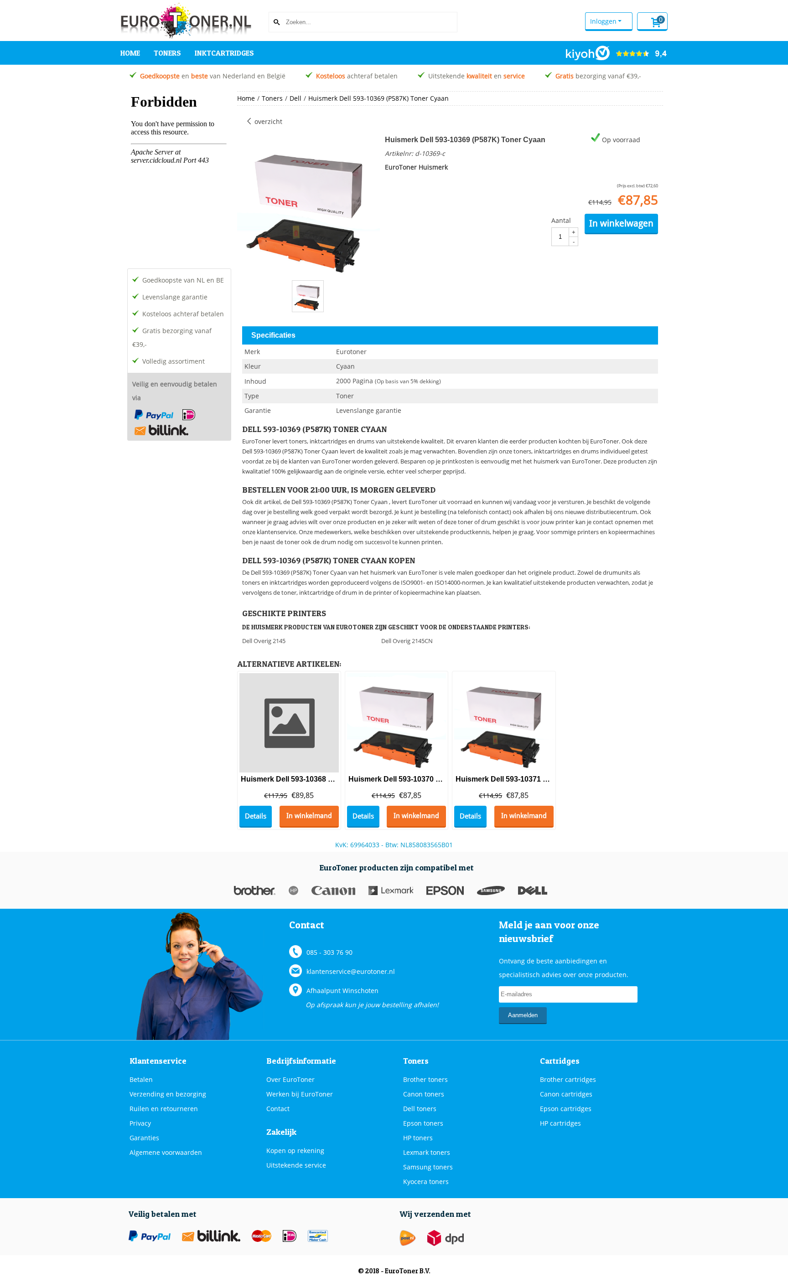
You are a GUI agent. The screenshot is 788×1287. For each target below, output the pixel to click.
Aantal (561, 220)
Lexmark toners (426, 1152)
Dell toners (419, 1108)
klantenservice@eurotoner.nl (350, 971)
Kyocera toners (426, 1181)
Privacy (140, 1123)
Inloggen (603, 21)
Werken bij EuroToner (299, 1094)
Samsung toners (428, 1167)
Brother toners (425, 1079)
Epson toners (423, 1123)
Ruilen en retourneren (164, 1108)
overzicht (267, 121)
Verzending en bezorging (168, 1094)
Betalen (141, 1079)
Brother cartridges (568, 1079)
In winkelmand (309, 816)
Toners (167, 52)
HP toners (418, 1137)
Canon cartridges (566, 1094)
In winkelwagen (621, 223)
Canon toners (423, 1094)
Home (130, 52)
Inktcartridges (224, 52)
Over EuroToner (290, 1079)
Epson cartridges (565, 1108)
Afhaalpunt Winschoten (342, 990)
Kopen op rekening (295, 1150)
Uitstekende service (296, 1165)
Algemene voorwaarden (166, 1152)
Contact (278, 1108)
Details (255, 815)
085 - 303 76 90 (329, 952)
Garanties (144, 1137)
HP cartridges (560, 1123)
